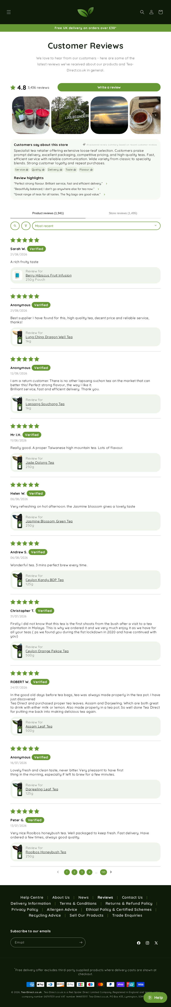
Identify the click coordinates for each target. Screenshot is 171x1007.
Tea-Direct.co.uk (31, 992)
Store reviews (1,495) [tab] (123, 213)
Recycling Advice (45, 915)
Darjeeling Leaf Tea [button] (42, 789)
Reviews (105, 897)
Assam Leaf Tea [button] (39, 726)
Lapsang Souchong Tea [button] (45, 404)
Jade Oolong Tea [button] (40, 462)
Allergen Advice (62, 909)
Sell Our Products (86, 915)
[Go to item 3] (109, 115)
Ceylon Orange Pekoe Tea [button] (47, 651)
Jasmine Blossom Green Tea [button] (49, 521)
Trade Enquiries (127, 915)
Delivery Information (31, 903)
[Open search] (15, 226)
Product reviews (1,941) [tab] (48, 213)
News (83, 897)
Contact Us (132, 897)
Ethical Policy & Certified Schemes (119, 909)
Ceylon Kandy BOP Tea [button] (45, 580)
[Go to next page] (112, 872)
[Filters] (25, 226)
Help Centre (32, 897)
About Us (61, 897)
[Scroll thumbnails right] (155, 115)
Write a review (109, 87)
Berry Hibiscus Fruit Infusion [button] (49, 275)
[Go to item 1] (31, 115)
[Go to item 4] (148, 115)
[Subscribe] (80, 942)
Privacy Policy (24, 909)
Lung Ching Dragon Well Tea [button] (49, 337)
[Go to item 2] (70, 115)
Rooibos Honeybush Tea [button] (46, 852)
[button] (8, 12)
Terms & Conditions (78, 903)
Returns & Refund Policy (129, 903)
